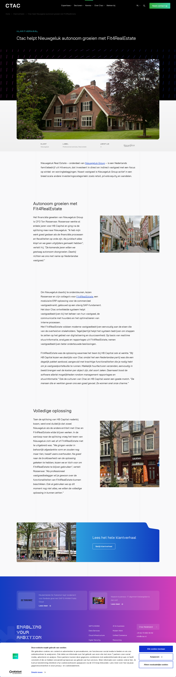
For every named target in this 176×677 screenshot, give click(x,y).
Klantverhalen (19, 14)
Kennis (88, 5)
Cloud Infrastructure (97, 635)
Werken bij (111, 5)
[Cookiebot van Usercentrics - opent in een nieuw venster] (15, 672)
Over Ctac (98, 5)
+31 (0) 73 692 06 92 (145, 633)
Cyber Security (94, 640)
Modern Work (118, 631)
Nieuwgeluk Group (95, 163)
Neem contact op (159, 6)
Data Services (94, 631)
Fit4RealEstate (84, 296)
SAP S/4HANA (94, 626)
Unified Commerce (120, 635)
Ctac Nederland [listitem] (146, 627)
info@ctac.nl (142, 636)
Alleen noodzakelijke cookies (156, 665)
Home (8, 14)
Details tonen (37, 672)
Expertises (66, 5)
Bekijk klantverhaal (104, 546)
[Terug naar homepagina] (13, 6)
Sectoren (78, 5)
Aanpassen (154, 657)
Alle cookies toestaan (156, 649)
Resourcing (117, 640)
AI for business (118, 626)
